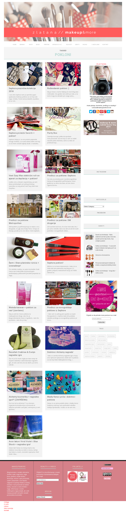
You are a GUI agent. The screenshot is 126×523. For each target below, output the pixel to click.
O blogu (6, 502)
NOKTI (31, 44)
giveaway (102, 336)
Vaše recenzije (8, 508)
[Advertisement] (100, 152)
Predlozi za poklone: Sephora (61, 175)
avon (86, 336)
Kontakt (105, 44)
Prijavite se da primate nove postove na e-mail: (101, 315)
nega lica (98, 348)
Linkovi (6, 506)
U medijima (95, 44)
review (104, 352)
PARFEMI (46, 44)
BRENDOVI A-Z (57, 44)
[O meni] (101, 103)
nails (109, 344)
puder (87, 352)
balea (93, 336)
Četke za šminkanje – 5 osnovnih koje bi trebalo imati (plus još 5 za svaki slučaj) (105, 248)
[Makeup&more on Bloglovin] (107, 469)
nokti (115, 348)
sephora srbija (89, 356)
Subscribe (40, 483)
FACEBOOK (101, 213)
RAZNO (85, 44)
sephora (112, 352)
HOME (15, 44)
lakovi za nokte (90, 340)
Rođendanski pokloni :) (58, 88)
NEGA (37, 44)
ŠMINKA (22, 44)
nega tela (107, 348)
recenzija (95, 352)
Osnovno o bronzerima (102, 255)
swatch (100, 356)
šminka (108, 356)
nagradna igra (89, 344)
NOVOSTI (69, 44)
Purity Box (52, 133)
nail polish (101, 344)
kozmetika (111, 336)
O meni (6, 504)
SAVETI (77, 44)
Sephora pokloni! (55, 263)
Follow (101, 115)
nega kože (88, 348)
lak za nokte (102, 340)
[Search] (119, 44)
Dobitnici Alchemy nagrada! (60, 352)
